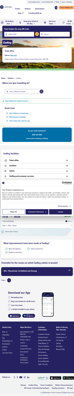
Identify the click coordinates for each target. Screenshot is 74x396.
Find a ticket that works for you (19, 121)
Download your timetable (17, 117)
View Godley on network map (18, 113)
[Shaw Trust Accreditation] (42, 378)
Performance (42, 352)
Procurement (24, 363)
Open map (13, 55)
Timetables (5, 335)
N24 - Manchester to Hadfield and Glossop (20, 271)
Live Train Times (7, 353)
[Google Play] (68, 378)
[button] (56, 8)
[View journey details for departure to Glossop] (71, 225)
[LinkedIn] (28, 377)
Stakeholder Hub (25, 337)
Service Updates (43, 358)
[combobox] (19, 34)
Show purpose (63, 206)
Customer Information (42, 328)
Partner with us (25, 340)
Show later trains (11, 232)
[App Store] (55, 378)
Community (23, 346)
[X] (14, 377)
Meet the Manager (44, 349)
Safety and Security (44, 340)
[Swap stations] (37, 34)
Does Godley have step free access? (16, 101)
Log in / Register (67, 2)
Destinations (6, 344)
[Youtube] (20, 377)
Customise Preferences (36, 212)
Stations (11, 78)
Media (57, 2)
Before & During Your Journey (62, 328)
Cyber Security (42, 364)
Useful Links (6, 327)
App (3, 338)
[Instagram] (25, 377)
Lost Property (60, 337)
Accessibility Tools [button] (34, 2)
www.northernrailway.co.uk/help (37, 138)
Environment (24, 352)
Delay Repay (6, 341)
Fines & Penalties (43, 346)
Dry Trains (59, 346)
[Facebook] (17, 377)
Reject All (13, 212)
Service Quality (43, 355)
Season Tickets (60, 334)
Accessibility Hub (47, 2)
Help (3, 332)
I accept (60, 212)
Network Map (60, 349)
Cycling (58, 343)
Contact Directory (25, 349)
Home (3, 78)
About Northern (26, 327)
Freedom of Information (24, 359)
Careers (22, 343)
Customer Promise (44, 334)
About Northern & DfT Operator (27, 333)
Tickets (4, 350)
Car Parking (59, 340)
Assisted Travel (43, 337)
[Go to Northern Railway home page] (6, 8)
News (22, 355)
